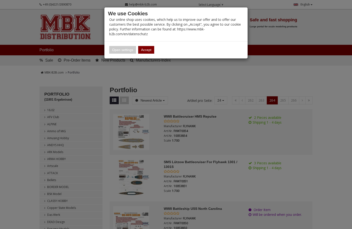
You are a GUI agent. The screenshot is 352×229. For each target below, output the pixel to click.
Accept (146, 50)
